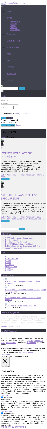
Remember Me (9, 114)
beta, (39, 217)
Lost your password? (23, 114)
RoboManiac (15, 30)
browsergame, (6, 219)
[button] (2, 86)
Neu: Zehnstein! (11, 240)
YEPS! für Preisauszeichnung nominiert (20, 238)
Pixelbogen (31, 343)
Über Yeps (11, 34)
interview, (40, 175)
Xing (2, 3)
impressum (38, 341)
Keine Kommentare (28, 175)
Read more (5, 179)
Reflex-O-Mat (15, 22)
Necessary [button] (5, 395)
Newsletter (11, 74)
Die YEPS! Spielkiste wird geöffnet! (19, 244)
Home (9, 11)
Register (10, 118)
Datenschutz (11, 343)
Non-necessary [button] (7, 411)
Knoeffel (13, 26)
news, (3, 177)
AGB (3, 343)
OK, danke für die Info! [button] (27, 352)
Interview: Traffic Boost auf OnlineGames (16, 154)
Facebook (9, 3)
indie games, (17, 219)
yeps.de (30, 341)
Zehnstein (13, 24)
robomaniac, (33, 219)
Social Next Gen (13, 41)
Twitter (15, 3)
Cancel (18, 125)
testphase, (42, 219)
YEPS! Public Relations (10, 175)
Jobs (8, 61)
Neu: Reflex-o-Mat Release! (16, 242)
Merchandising (11, 267)
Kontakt (10, 67)
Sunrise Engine (13, 47)
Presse (9, 54)
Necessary (7, 397)
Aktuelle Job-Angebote (11, 326)
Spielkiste (13, 28)
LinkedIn (22, 3)
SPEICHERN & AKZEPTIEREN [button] (13, 427)
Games (9, 18)
